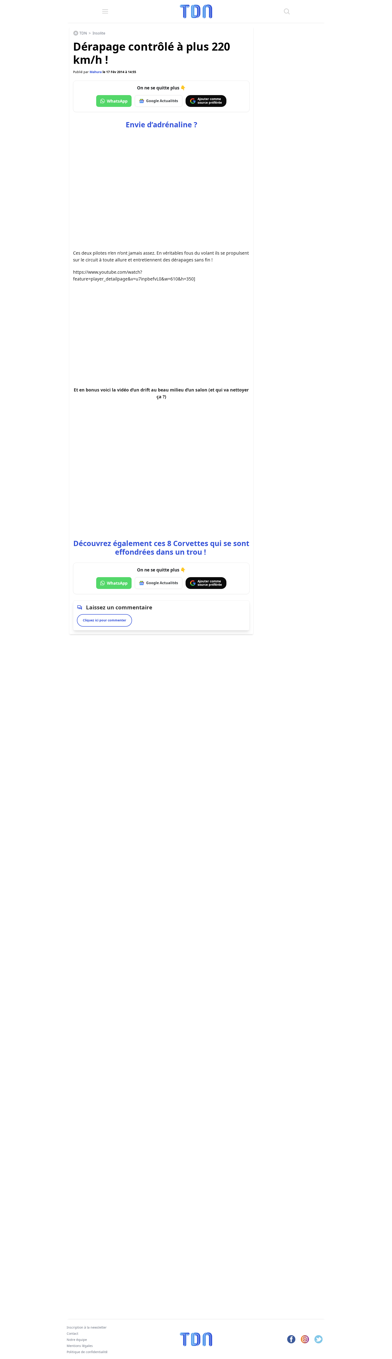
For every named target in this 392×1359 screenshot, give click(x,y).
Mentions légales (80, 1346)
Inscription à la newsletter (87, 1327)
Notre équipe (77, 1339)
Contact (72, 1333)
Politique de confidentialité (87, 1351)
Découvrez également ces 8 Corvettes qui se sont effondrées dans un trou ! (161, 547)
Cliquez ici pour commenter (104, 620)
